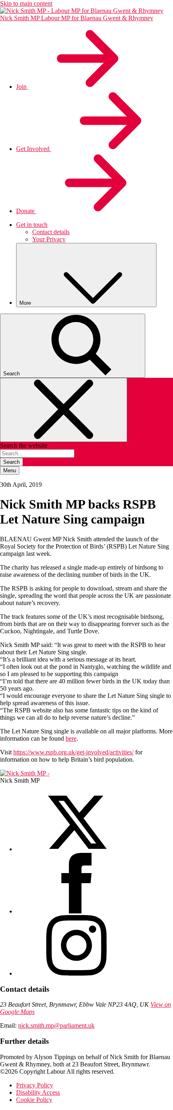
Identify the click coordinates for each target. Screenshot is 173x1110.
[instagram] (76, 973)
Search (11, 462)
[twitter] (76, 849)
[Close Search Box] (63, 410)
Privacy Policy (34, 1085)
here (71, 738)
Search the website (23, 445)
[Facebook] (76, 911)
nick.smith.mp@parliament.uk (56, 1025)
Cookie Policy (34, 1099)
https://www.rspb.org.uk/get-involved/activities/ (73, 752)
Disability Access (38, 1092)
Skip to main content (26, 3)
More (26, 303)
